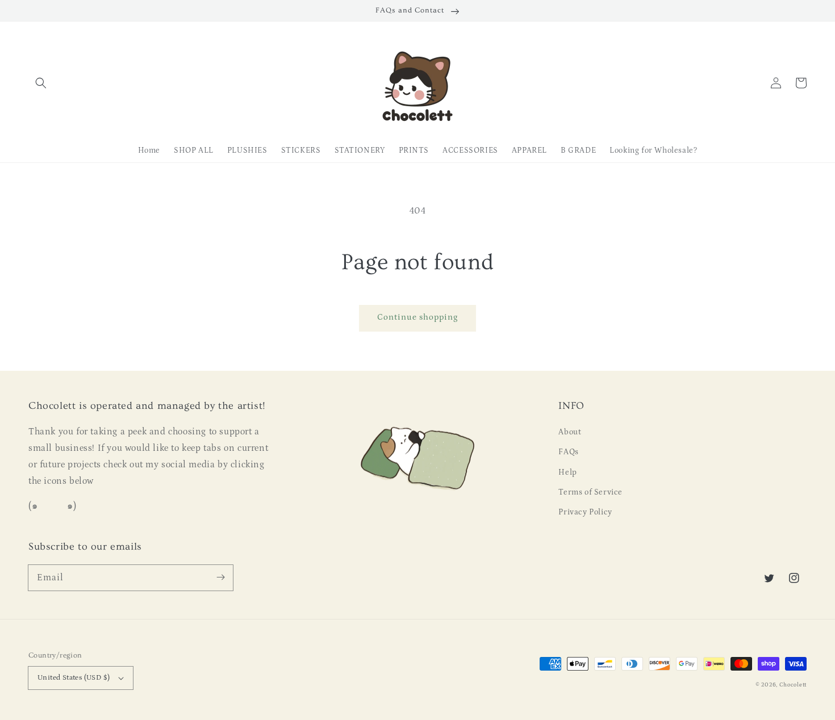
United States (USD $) (73, 677)
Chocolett (793, 684)
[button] (40, 82)
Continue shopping (417, 317)
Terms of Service (590, 492)
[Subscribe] (220, 577)
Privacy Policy (585, 512)
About (569, 432)
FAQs (568, 452)
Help (567, 472)
